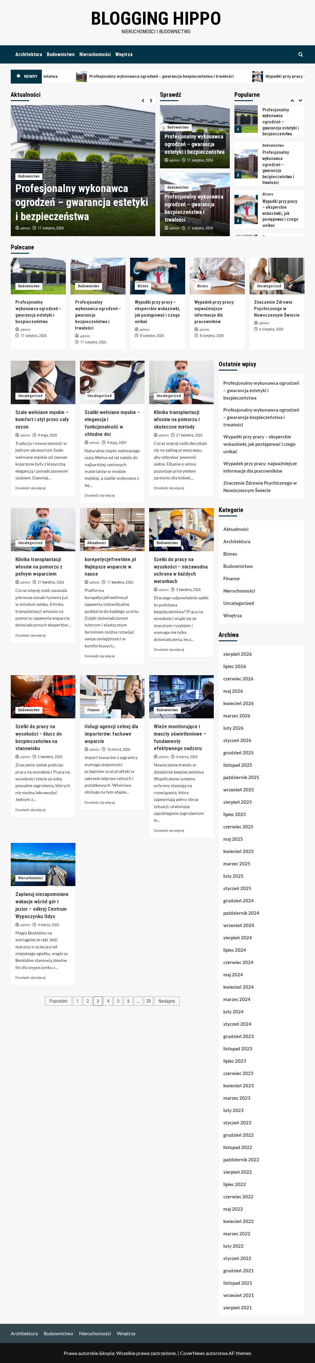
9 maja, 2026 (47, 435)
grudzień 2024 (238, 900)
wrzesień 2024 (238, 925)
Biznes (267, 152)
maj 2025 (233, 839)
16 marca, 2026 (118, 749)
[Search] (301, 54)
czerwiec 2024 (238, 962)
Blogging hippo (156, 18)
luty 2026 (233, 728)
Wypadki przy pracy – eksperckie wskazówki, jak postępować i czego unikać (280, 170)
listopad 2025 (237, 765)
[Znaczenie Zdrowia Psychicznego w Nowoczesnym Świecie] (277, 276)
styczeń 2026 (237, 740)
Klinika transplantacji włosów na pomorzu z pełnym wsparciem (38, 566)
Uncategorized (274, 231)
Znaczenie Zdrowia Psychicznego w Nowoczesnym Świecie (277, 308)
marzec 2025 (236, 863)
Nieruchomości (95, 54)
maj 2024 (233, 974)
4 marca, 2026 (48, 925)
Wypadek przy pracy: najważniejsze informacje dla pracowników (260, 467)
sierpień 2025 (237, 802)
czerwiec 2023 (238, 1073)
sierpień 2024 (237, 937)
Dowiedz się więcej (30, 488)
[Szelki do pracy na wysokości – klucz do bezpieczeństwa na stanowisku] (43, 696)
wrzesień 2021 (238, 1295)
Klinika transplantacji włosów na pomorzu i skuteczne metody (177, 419)
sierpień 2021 (237, 1307)
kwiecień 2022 (238, 1221)
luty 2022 (233, 1246)
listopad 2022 (237, 1147)
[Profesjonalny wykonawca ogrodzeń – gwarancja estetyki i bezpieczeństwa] (38, 276)
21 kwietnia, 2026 (189, 435)
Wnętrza (124, 54)
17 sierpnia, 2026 (51, 228)
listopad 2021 (237, 1283)
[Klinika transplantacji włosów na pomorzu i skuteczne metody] (181, 382)
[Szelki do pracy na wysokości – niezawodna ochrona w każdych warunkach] (181, 529)
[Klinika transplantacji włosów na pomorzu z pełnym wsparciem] (43, 529)
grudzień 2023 (238, 1036)
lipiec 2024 (234, 950)
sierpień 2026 (237, 654)
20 (148, 1001)
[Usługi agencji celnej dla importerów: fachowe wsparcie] (112, 696)
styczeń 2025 (237, 888)
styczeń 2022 (237, 1258)
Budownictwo (61, 54)
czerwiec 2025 (238, 826)
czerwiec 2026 (238, 678)
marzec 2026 (236, 715)
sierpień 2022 (237, 1172)
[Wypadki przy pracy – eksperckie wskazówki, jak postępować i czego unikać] (246, 167)
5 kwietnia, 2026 (188, 590)
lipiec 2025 (234, 814)
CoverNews (192, 1353)
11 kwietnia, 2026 (120, 582)
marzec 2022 (236, 1233)
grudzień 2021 (238, 1270)
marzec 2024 (236, 999)
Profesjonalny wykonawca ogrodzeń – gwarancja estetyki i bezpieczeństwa (81, 202)
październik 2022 (241, 1159)
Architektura (28, 54)
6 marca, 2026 (186, 757)
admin (25, 228)
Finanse (93, 710)
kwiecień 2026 (238, 703)
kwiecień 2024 (238, 987)
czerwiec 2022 (238, 1196)
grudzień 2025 (238, 752)
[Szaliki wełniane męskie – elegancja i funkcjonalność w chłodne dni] (112, 382)
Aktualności (96, 543)
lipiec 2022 (234, 1184)
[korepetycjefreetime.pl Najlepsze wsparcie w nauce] (112, 529)
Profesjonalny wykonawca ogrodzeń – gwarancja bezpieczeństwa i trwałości (121, 76)
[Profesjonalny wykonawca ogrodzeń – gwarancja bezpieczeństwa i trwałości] (246, 121)
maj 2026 (233, 691)
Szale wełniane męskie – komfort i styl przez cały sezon (42, 419)
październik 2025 (241, 777)
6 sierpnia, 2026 (271, 329)
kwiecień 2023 (238, 1085)
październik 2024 (241, 913)
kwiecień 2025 (238, 851)
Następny (167, 1001)
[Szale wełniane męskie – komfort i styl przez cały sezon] (43, 382)
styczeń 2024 (237, 1024)
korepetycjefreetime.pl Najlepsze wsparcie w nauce (110, 566)
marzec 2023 (236, 1098)
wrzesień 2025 (238, 789)
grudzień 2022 (238, 1135)
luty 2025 (233, 876)
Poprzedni (58, 1001)
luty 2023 (233, 1110)
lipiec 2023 (234, 1061)
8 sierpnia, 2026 (152, 336)
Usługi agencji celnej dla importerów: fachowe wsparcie (111, 733)
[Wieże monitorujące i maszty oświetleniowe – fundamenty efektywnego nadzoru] (181, 696)
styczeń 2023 (237, 1122)
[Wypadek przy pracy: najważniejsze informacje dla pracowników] (246, 206)
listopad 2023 (237, 1048)
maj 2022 (233, 1209)
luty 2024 (233, 1011)
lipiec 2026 (234, 666)
